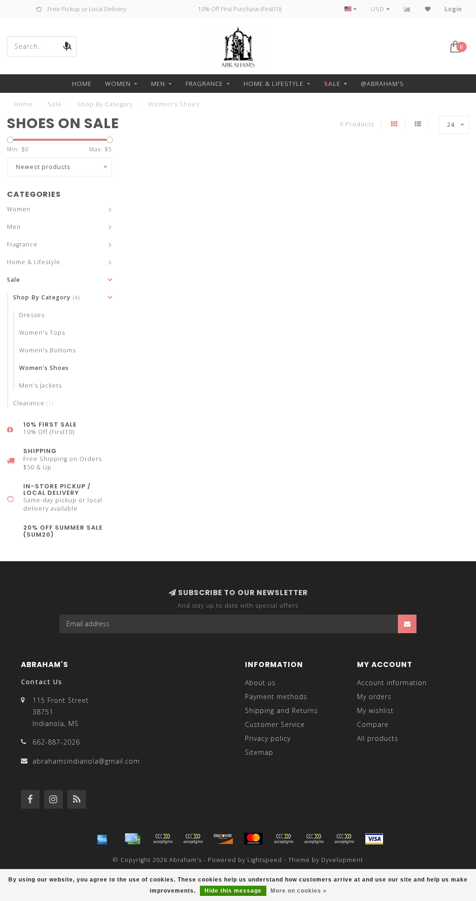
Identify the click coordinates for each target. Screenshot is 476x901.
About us (260, 682)
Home (82, 83)
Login (453, 9)
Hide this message (233, 891)
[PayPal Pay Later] (313, 839)
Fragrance (204, 83)
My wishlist (375, 710)
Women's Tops (42, 333)
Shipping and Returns (281, 710)
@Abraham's (382, 83)
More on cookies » (299, 891)
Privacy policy (268, 738)
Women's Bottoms (47, 350)
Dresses (32, 315)
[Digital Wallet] (193, 839)
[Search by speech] (66, 46)
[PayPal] (283, 839)
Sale (332, 83)
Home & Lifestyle (274, 83)
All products (377, 738)
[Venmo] (344, 839)
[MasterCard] (253, 839)
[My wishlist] (428, 9)
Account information (392, 682)
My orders (374, 696)
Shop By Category (46, 297)
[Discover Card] (223, 839)
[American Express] (102, 839)
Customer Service (275, 724)
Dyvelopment (342, 860)
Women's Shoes (44, 368)
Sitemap (259, 752)
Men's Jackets (40, 385)
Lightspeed (264, 860)
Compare (373, 724)
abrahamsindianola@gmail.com (86, 761)
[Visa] (374, 839)
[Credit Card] (132, 839)
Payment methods (276, 696)
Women (118, 83)
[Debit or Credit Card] (162, 839)
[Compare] (407, 9)
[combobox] (42, 46)
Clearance (33, 403)
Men (158, 83)
